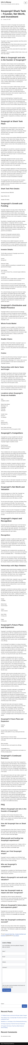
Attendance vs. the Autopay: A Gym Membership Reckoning (14, 1021)
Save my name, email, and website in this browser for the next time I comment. (13, 986)
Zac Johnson (16, 935)
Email (3, 956)
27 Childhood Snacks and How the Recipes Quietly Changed (14, 1015)
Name (4, 951)
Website (4, 962)
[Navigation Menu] (25, 3)
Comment (4, 967)
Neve (2, 1043)
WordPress (11, 1043)
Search (2, 1003)
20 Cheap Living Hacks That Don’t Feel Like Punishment (13, 1023)
